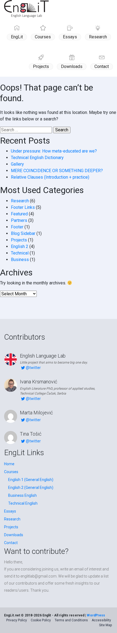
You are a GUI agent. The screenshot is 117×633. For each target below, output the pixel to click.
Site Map (105, 625)
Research (98, 36)
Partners (19, 220)
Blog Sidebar (23, 233)
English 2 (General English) (30, 487)
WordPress (96, 615)
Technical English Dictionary (37, 157)
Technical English (23, 503)
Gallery (17, 164)
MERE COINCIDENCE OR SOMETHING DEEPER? (57, 170)
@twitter (33, 367)
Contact (101, 66)
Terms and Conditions (71, 620)
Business (20, 259)
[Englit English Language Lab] (26, 8)
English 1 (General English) (30, 479)
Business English (22, 495)
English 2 (19, 246)
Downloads (71, 66)
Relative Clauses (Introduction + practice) (50, 177)
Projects (41, 66)
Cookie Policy (41, 620)
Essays (70, 36)
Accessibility (101, 620)
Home (9, 464)
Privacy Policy (16, 620)
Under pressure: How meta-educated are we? (54, 151)
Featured (19, 213)
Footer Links (23, 207)
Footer (17, 226)
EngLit (17, 36)
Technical (20, 253)
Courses (43, 36)
